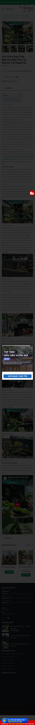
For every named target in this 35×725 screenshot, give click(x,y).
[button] (32, 193)
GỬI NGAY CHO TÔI (17, 376)
